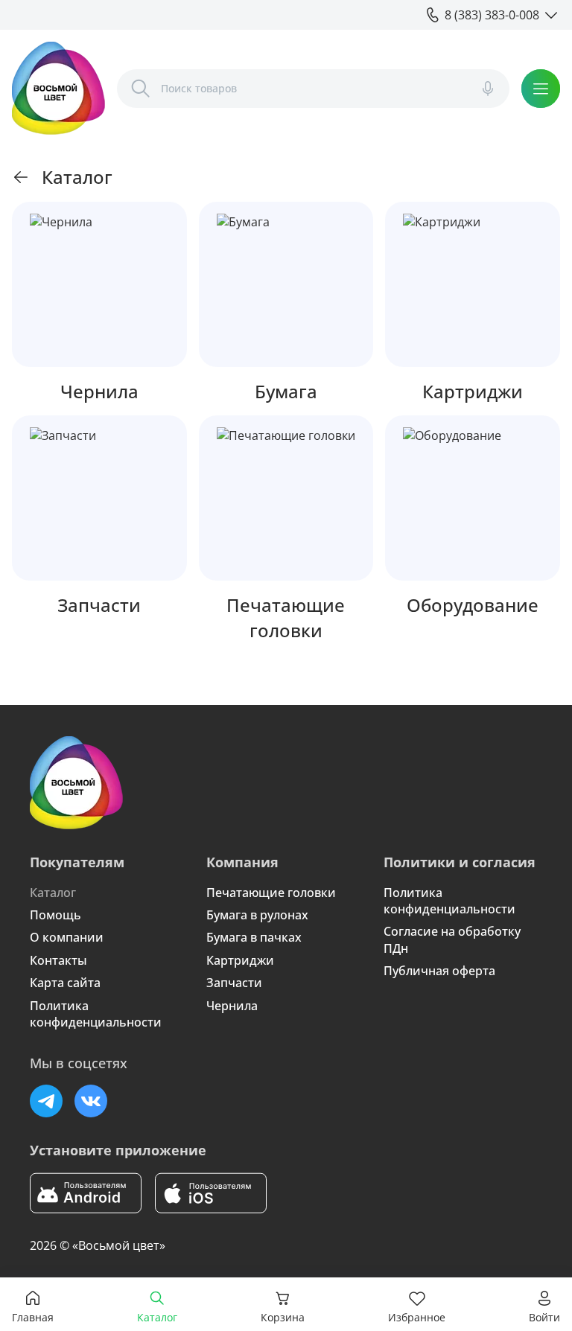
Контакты (58, 960)
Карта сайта (65, 982)
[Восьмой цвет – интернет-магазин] (58, 88)
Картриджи (240, 960)
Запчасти (234, 982)
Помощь (55, 915)
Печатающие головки (271, 892)
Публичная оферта (439, 971)
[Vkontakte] (90, 1101)
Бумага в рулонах (257, 915)
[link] (21, 177)
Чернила (232, 1006)
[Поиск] (141, 88)
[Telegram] (46, 1101)
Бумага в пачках (254, 937)
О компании (67, 937)
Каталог (53, 892)
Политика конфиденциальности (96, 1014)
